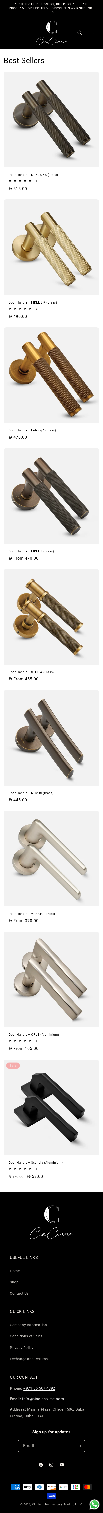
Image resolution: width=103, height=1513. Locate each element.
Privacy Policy (22, 1348)
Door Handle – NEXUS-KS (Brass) (33, 175)
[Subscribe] (79, 1446)
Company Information (28, 1325)
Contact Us (19, 1293)
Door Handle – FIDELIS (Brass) (31, 551)
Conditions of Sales (26, 1336)
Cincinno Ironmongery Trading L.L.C (57, 1504)
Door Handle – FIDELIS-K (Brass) (33, 302)
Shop (14, 1282)
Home (15, 1271)
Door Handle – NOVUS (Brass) (31, 793)
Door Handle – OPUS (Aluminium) (34, 1034)
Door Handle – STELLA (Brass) (31, 672)
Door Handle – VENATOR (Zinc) (32, 914)
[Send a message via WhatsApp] (94, 1504)
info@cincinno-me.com (43, 1399)
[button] (10, 32)
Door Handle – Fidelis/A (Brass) (32, 430)
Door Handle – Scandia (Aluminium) (36, 1162)
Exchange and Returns (29, 1359)
